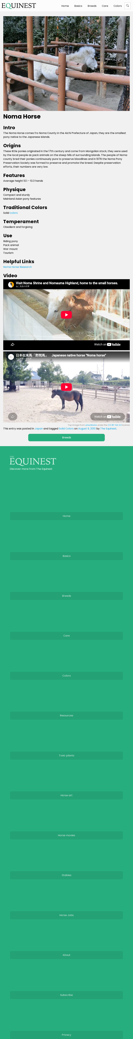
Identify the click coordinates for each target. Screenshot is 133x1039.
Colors (118, 6)
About (66, 955)
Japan (39, 428)
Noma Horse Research (17, 267)
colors (14, 213)
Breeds (92, 6)
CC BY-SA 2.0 (115, 425)
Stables (66, 875)
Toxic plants (66, 755)
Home (65, 6)
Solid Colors (66, 428)
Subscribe (66, 995)
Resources (66, 715)
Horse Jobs (66, 915)
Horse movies (66, 835)
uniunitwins (91, 425)
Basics (78, 6)
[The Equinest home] (33, 465)
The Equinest (108, 428)
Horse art (66, 795)
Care (105, 6)
